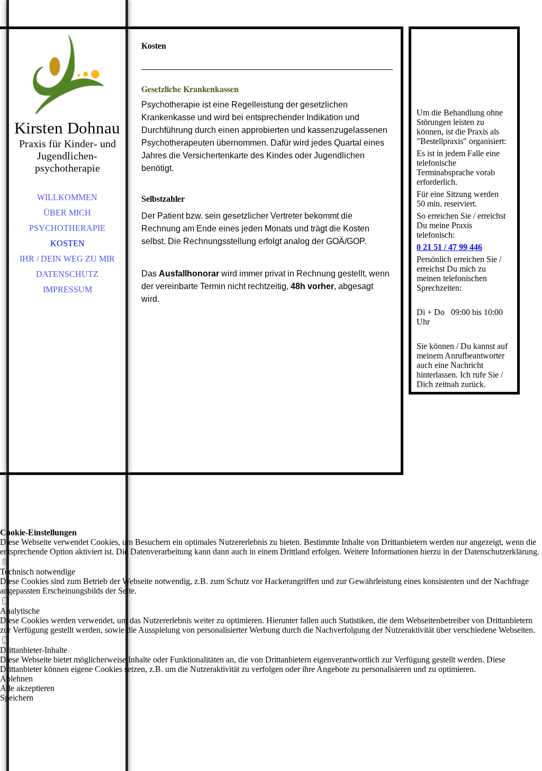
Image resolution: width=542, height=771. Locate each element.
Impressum (67, 289)
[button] (271, 679)
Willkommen (67, 197)
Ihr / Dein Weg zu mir (67, 258)
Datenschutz (67, 274)
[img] (67, 74)
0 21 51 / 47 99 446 (449, 247)
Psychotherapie (67, 227)
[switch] (5, 562)
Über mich (67, 212)
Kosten (67, 243)
